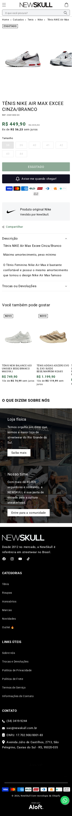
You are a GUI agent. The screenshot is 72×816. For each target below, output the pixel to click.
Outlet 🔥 (8, 627)
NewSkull (26, 796)
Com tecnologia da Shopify (45, 796)
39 (23, 146)
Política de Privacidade (17, 670)
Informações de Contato (18, 696)
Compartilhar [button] (14, 226)
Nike (40, 19)
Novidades (9, 618)
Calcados (18, 19)
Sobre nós (8, 652)
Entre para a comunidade (28, 512)
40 (36, 146)
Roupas (7, 592)
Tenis (31, 19)
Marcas (7, 610)
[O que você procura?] (65, 13)
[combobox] (36, 13)
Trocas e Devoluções (15, 661)
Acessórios (9, 601)
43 (10, 154)
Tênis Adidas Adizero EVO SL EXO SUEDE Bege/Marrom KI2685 (53, 368)
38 (10, 146)
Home (5, 19)
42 (63, 146)
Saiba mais (19, 452)
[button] (66, 5)
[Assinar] (65, 776)
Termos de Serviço (14, 687)
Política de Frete (12, 678)
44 (23, 154)
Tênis (5, 584)
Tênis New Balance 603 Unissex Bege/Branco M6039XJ (17, 368)
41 (50, 146)
